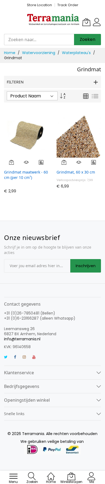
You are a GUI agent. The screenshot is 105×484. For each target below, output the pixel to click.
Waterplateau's (77, 52)
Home (10, 52)
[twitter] (6, 357)
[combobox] (39, 39)
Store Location (39, 5)
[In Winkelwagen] (11, 162)
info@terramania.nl (22, 339)
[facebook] (15, 357)
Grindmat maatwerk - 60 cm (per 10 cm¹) (26, 174)
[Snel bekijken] (26, 162)
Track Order (67, 5)
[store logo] (53, 19)
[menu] (13, 476)
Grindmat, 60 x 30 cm (76, 172)
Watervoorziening (39, 52)
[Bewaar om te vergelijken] (41, 162)
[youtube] (34, 357)
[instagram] (24, 357)
